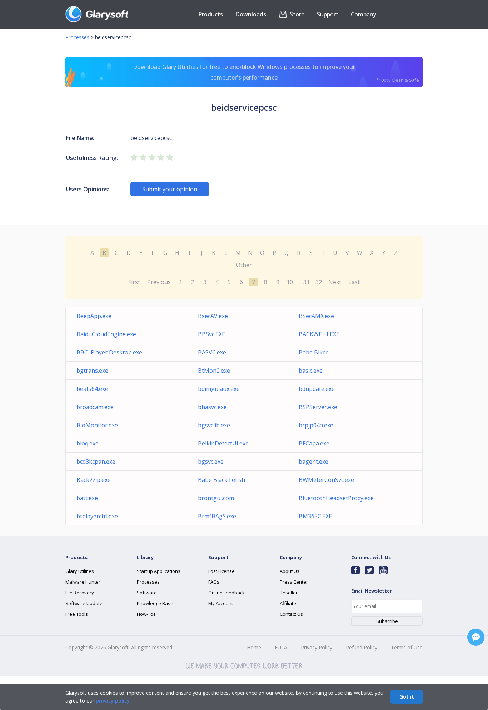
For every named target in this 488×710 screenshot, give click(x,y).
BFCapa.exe (314, 443)
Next (334, 282)
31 (306, 282)
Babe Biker (313, 352)
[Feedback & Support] (475, 637)
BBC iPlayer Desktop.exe (109, 352)
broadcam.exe (95, 407)
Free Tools (76, 614)
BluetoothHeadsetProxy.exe (336, 498)
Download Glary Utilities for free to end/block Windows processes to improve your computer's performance (276, 73)
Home (254, 647)
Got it (406, 696)
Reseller (289, 592)
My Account (220, 603)
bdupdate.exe (317, 389)
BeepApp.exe (93, 316)
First (134, 282)
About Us (289, 571)
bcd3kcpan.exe (95, 461)
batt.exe (87, 498)
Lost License (221, 571)
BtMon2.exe (214, 370)
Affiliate (288, 603)
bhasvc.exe (212, 407)
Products (210, 14)
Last (354, 282)
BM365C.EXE (315, 516)
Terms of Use (407, 647)
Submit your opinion (169, 189)
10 (290, 282)
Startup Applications (158, 571)
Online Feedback (226, 592)
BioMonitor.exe (97, 425)
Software (147, 592)
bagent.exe (313, 461)
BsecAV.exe (213, 316)
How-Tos (146, 614)
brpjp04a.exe (316, 425)
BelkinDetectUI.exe (223, 443)
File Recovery (79, 592)
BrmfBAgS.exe (217, 516)
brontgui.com (216, 498)
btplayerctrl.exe (97, 516)
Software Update (84, 603)
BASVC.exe (212, 352)
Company (363, 14)
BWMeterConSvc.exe (326, 480)
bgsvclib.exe (214, 425)
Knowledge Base (155, 603)
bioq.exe (87, 443)
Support (327, 14)
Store (296, 14)
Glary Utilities (79, 571)
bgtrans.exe (92, 370)
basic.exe (311, 370)
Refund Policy (361, 647)
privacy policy (113, 700)
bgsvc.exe (211, 461)
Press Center (294, 582)
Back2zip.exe (93, 480)
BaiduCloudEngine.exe (106, 334)
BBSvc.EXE (211, 334)
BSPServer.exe (318, 407)
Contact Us (291, 614)
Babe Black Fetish (221, 480)
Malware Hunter (82, 582)
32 (318, 282)
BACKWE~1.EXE (319, 334)
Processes (77, 37)
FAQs (213, 582)
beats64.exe (92, 389)
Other (244, 265)
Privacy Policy (316, 647)
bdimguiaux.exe (219, 389)
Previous (159, 282)
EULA (281, 647)
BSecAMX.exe (316, 316)
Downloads (250, 14)
